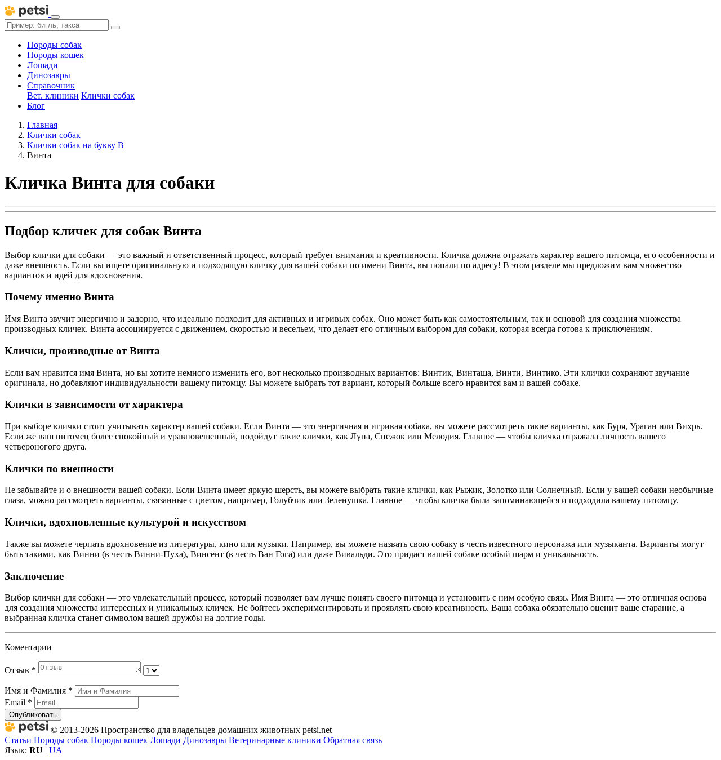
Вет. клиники (53, 95)
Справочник (51, 85)
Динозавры (48, 75)
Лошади (42, 65)
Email (18, 702)
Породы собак (54, 45)
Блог (36, 105)
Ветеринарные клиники (275, 740)
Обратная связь (352, 740)
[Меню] (55, 17)
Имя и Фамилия (39, 690)
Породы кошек (55, 55)
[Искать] (115, 27)
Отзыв (20, 670)
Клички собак (108, 95)
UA (56, 750)
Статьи (18, 740)
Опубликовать (33, 714)
